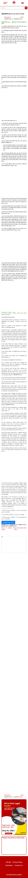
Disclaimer (9, 865)
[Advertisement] (14, 59)
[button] (22, 3)
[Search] (26, 8)
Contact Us (19, 865)
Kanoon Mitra (6, 3)
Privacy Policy (17, 862)
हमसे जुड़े (8, 862)
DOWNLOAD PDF (8, 522)
